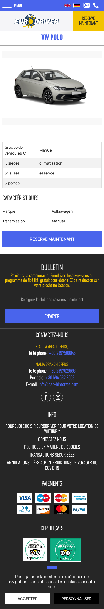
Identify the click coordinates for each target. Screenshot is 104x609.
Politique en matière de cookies (52, 447)
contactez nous (52, 440)
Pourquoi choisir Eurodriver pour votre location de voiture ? (52, 429)
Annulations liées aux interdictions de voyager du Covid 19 (52, 466)
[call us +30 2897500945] (96, 5)
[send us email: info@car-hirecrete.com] (86, 5)
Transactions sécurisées (52, 455)
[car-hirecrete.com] (36, 21)
